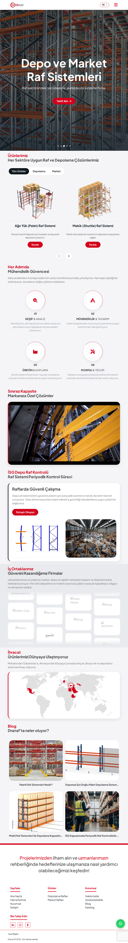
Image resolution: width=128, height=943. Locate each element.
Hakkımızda (92, 896)
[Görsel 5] (70, 146)
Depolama (39, 171)
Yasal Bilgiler (13, 934)
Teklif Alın (63, 101)
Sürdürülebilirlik (94, 900)
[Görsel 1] (58, 146)
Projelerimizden (36, 858)
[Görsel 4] (67, 146)
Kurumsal (15, 903)
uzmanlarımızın (93, 858)
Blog (12, 726)
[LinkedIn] (12, 924)
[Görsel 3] (64, 146)
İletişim (14, 907)
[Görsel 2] (61, 146)
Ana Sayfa (16, 896)
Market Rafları (56, 900)
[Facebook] (27, 924)
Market (56, 171)
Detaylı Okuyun (25, 512)
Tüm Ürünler (19, 171)
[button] (59, 256)
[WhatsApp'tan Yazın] (120, 923)
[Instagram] (20, 924)
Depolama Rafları (58, 896)
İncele (35, 244)
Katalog (89, 907)
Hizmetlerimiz (18, 900)
